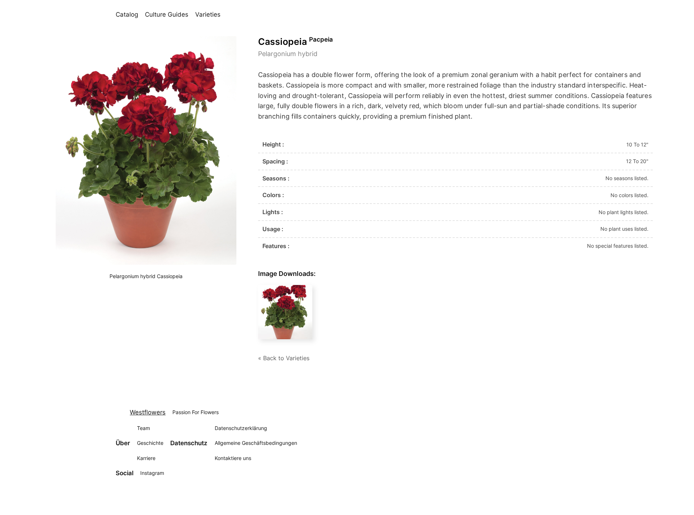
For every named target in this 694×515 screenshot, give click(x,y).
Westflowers (148, 412)
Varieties (207, 14)
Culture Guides (166, 14)
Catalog (127, 14)
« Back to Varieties (283, 358)
